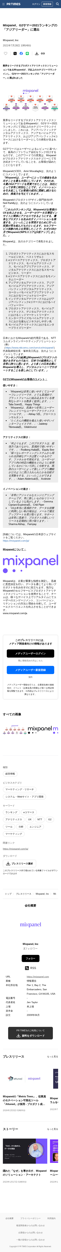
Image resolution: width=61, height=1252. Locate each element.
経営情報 (10, 773)
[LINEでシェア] (27, 53)
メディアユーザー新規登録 (30, 669)
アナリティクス (13, 819)
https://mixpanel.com (38, 976)
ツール (9, 826)
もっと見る (52, 1056)
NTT (39, 819)
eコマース (28, 812)
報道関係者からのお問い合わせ (30, 1225)
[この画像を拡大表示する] (15, 730)
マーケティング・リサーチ (19, 789)
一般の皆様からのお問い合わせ (30, 1239)
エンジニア (35, 826)
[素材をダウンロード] (36, 53)
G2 (50, 819)
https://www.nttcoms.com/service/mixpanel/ (29, 347)
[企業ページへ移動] (30, 926)
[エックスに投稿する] (15, 53)
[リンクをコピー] (43, 53)
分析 (21, 826)
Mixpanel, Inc (42, 894)
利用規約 (51, 1218)
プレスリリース (23, 894)
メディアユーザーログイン (30, 653)
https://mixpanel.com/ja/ (16, 540)
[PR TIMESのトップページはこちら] (13, 4)
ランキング (11, 812)
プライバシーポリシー (30, 1218)
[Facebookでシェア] (21, 53)
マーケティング (13, 833)
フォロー (30, 958)
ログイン (36, 4)
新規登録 (47, 4)
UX (29, 819)
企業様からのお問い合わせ (30, 1232)
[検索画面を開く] (58, 4)
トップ (8, 894)
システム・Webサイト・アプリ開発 (24, 796)
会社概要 (9, 1218)
